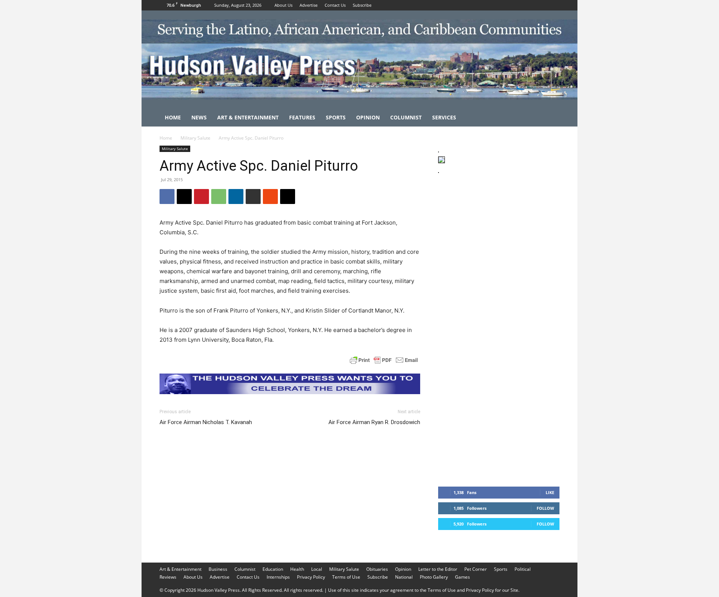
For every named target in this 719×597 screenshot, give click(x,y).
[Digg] (287, 196)
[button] (550, 118)
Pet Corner (475, 569)
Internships (278, 577)
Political (523, 569)
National (404, 577)
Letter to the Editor (437, 569)
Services (444, 117)
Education (273, 569)
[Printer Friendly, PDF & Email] (384, 360)
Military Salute (195, 138)
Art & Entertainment (248, 117)
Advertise (309, 5)
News (199, 117)
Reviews (168, 577)
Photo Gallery (434, 577)
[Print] (253, 196)
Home (173, 117)
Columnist (406, 117)
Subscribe (362, 5)
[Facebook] (529, 5)
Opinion (368, 117)
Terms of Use (346, 577)
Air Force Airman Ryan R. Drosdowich (374, 422)
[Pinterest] (201, 196)
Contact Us (335, 5)
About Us (283, 5)
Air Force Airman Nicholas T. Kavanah (206, 422)
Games (462, 577)
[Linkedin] (235, 196)
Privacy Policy (311, 577)
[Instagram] (541, 5)
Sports (336, 117)
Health (297, 569)
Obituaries (377, 569)
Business (218, 569)
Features (302, 117)
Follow (545, 508)
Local (316, 569)
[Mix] (270, 196)
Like (550, 492)
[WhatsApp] (218, 196)
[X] (553, 5)
